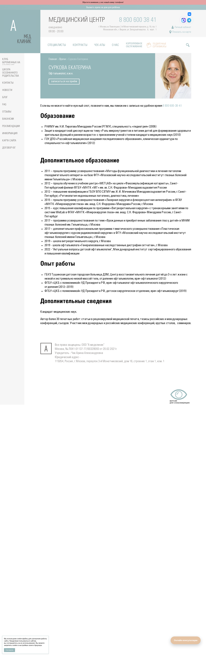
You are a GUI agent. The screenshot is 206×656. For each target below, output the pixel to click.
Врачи (62, 59)
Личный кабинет (182, 27)
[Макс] (184, 20)
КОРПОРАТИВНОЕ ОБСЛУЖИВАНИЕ (134, 45)
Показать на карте (181, 32)
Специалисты (57, 45)
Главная (53, 59)
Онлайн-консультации (185, 640)
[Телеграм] (189, 20)
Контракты (80, 45)
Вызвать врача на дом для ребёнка (103, 7)
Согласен (9, 650)
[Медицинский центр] (20, 31)
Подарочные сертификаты (159, 45)
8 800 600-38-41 (172, 105)
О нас (115, 45)
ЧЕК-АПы (99, 45)
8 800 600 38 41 (138, 20)
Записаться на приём (64, 81)
